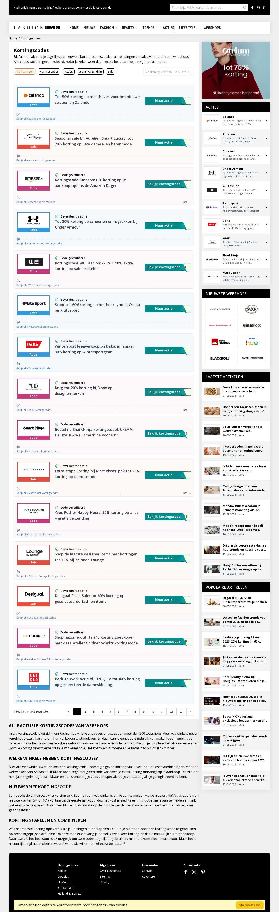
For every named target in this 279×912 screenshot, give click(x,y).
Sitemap (105, 876)
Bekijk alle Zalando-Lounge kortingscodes (40, 576)
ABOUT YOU (66, 888)
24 (181, 711)
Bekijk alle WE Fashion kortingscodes (37, 285)
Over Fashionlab (110, 871)
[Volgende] (190, 711)
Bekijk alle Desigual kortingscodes (36, 617)
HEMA (62, 882)
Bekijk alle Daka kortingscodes (33, 368)
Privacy (104, 882)
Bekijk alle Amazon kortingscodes (35, 202)
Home (74, 27)
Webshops (212, 27)
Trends (148, 27)
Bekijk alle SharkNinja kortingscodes (37, 451)
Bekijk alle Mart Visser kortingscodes (37, 493)
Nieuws (89, 27)
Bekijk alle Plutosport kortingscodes (37, 326)
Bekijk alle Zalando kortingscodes (35, 118)
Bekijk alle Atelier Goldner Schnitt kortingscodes (43, 659)
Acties (168, 27)
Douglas (63, 876)
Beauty (128, 27)
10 (153, 711)
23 (171, 711)
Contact (147, 871)
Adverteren (149, 876)
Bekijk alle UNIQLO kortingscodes (35, 701)
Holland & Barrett (69, 893)
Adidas (62, 871)
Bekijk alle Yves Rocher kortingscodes (38, 534)
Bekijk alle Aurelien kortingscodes (35, 160)
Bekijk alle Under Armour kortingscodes (39, 243)
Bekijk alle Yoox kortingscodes (33, 410)
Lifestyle (187, 27)
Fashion (107, 27)
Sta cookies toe (249, 905)
